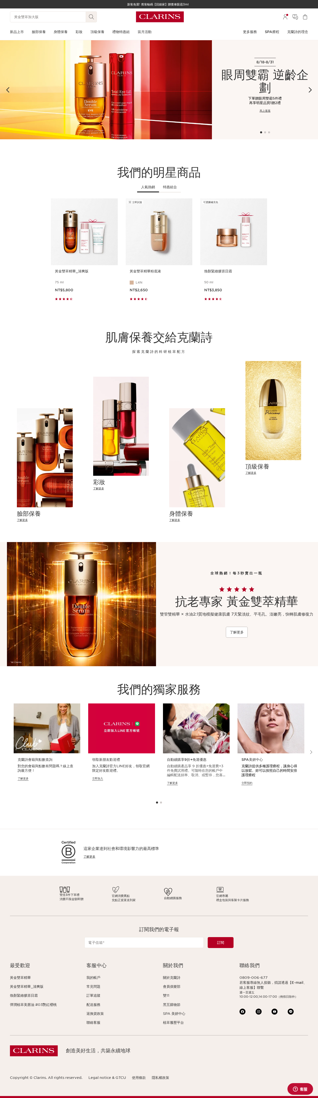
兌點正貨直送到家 (124, 900)
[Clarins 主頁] (159, 17)
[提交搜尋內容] (91, 16)
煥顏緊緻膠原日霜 (24, 995)
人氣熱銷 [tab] (148, 187)
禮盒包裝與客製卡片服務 (232, 900)
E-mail (297, 983)
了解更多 (237, 632)
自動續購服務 (173, 898)
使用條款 (139, 1078)
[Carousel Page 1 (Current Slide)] (261, 132)
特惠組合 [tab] (170, 187)
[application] (47, 749)
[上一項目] (8, 90)
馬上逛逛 (265, 110)
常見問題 (93, 986)
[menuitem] (285, 17)
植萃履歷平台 (173, 1023)
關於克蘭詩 (171, 978)
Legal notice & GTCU (107, 1078)
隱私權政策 (160, 1078)
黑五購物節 (171, 1005)
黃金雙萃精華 (20, 978)
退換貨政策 (95, 1014)
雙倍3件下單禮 (70, 895)
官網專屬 (222, 896)
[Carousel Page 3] (269, 132)
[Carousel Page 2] (265, 132)
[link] (45, 520)
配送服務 (93, 1005)
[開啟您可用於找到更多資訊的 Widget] (300, 1089)
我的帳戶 (93, 978)
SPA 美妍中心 (174, 1014)
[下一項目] (310, 90)
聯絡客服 (93, 1023)
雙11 (166, 995)
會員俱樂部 (171, 986)
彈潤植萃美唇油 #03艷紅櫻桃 (33, 1005)
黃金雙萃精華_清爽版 (26, 986)
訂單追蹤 (93, 995)
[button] (44, 965)
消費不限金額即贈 (71, 899)
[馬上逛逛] (106, 89)
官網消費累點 (121, 896)
